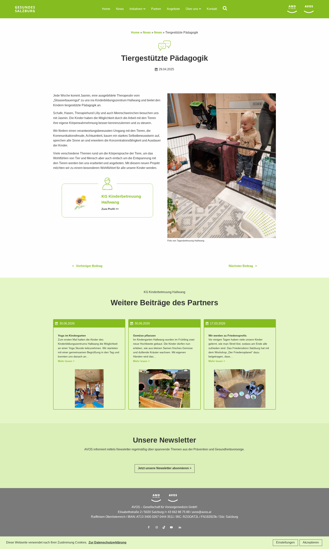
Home (106, 9)
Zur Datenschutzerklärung (107, 542)
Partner (156, 9)
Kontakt (212, 9)
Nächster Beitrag (241, 266)
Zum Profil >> (110, 209)
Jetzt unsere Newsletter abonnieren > (164, 468)
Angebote (173, 9)
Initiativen (135, 9)
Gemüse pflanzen (144, 335)
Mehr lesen (65, 361)
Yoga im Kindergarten (72, 335)
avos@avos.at (201, 512)
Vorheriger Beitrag (89, 266)
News (120, 9)
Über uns (192, 9)
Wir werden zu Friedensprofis (227, 335)
